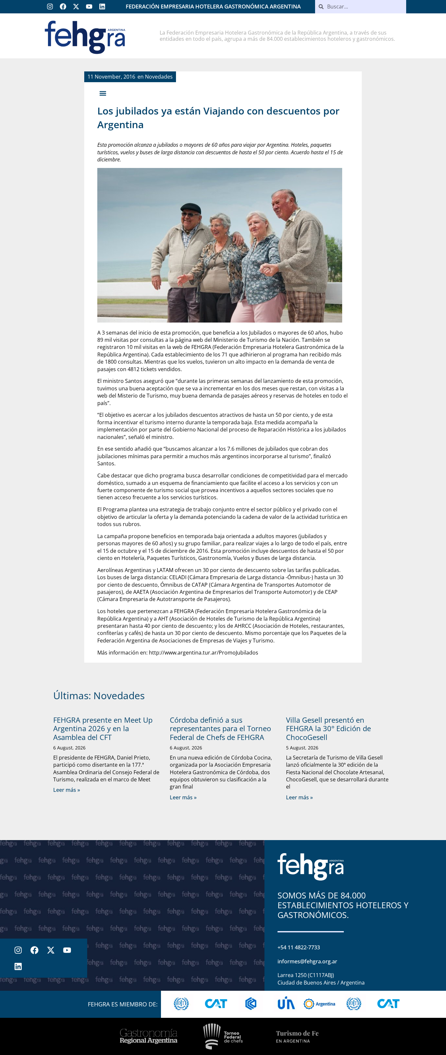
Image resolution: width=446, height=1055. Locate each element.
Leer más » (66, 789)
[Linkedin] (102, 6)
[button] (102, 93)
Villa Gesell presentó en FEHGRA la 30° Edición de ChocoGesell (328, 728)
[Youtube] (89, 6)
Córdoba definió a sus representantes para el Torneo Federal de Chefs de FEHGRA (220, 728)
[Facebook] (63, 6)
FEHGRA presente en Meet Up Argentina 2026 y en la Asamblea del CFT (102, 728)
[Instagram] (49, 6)
